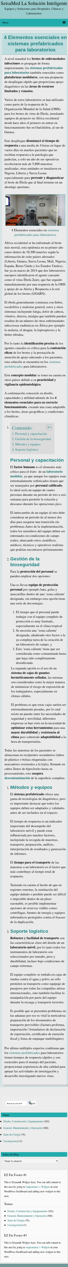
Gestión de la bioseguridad (33, 439)
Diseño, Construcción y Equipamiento (23, 1121)
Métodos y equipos (28, 444)
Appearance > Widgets (38, 1186)
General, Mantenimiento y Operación (22, 1128)
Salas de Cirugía (11, 1134)
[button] (47, 427)
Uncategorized (10, 1141)
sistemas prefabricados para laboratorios (33, 70)
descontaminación (17, 777)
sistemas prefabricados (24, 1052)
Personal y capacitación (31, 433)
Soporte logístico (26, 449)
